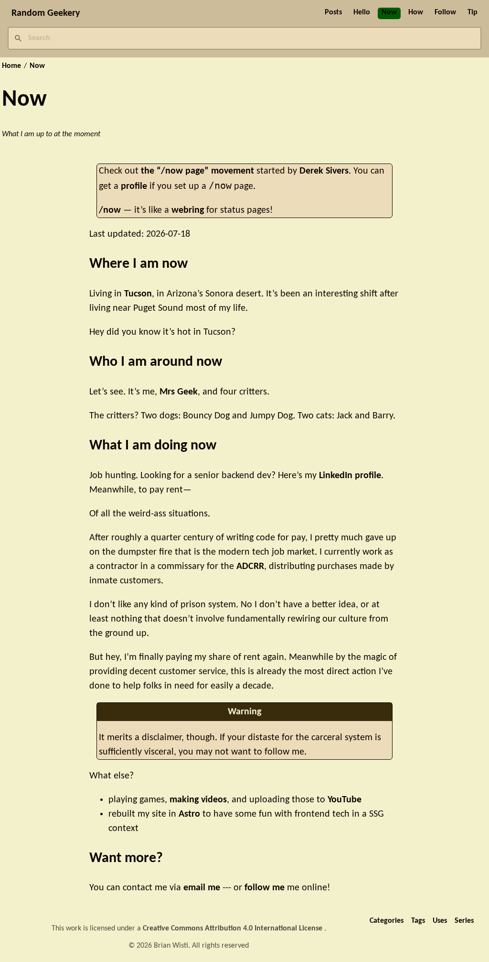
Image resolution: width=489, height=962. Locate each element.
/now (110, 210)
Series (464, 921)
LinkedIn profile (350, 476)
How (415, 12)
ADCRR (250, 566)
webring (187, 210)
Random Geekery (45, 13)
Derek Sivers (324, 171)
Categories (387, 921)
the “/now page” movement (197, 171)
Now (389, 12)
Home (11, 66)
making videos (198, 800)
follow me (264, 888)
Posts (333, 12)
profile (134, 186)
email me (201, 888)
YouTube (344, 800)
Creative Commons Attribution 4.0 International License (233, 928)
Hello (361, 12)
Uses (440, 921)
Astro (189, 814)
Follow (445, 12)
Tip (473, 12)
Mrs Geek (178, 392)
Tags (418, 921)
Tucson (138, 294)
